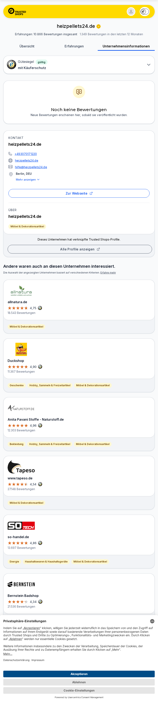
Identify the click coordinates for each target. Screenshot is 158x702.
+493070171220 (26, 154)
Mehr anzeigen (26, 179)
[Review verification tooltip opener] (98, 26)
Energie (14, 561)
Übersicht (27, 46)
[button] (131, 11)
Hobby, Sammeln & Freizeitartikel (49, 385)
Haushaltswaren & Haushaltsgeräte (46, 561)
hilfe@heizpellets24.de (31, 167)
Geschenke (17, 385)
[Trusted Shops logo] (17, 11)
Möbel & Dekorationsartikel (27, 226)
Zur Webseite (77, 193)
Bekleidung (16, 444)
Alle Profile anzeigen (77, 249)
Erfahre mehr (108, 272)
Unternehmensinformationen (126, 46)
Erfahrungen (74, 46)
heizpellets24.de (26, 160)
